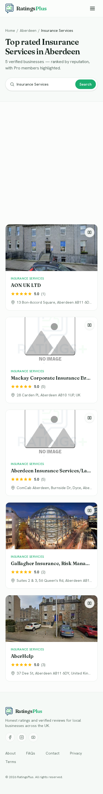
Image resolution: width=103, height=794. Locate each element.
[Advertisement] (51, 164)
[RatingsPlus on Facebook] (10, 737)
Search (85, 84)
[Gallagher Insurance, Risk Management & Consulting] (51, 545)
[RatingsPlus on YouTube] (33, 737)
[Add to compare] (89, 232)
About (10, 753)
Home (10, 30)
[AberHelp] (51, 638)
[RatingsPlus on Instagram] (21, 737)
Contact (52, 753)
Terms (10, 761)
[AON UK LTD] (51, 267)
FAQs (30, 753)
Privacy (76, 753)
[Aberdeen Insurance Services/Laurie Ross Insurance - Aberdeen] (51, 453)
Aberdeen (28, 30)
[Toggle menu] (92, 8)
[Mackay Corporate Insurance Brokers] (51, 360)
